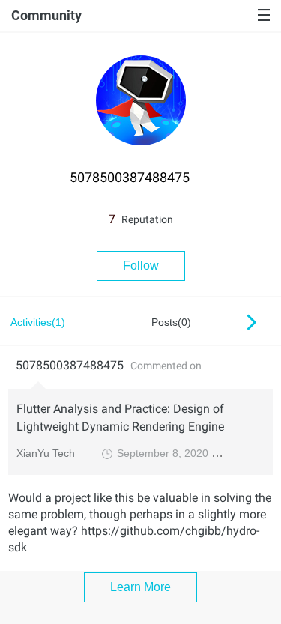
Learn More (140, 587)
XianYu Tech (45, 453)
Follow (141, 265)
